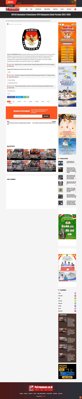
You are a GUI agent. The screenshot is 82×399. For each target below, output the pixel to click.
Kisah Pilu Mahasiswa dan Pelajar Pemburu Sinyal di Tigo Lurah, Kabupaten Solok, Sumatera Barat (71, 177)
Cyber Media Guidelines (41, 393)
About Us (25, 393)
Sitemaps (21, 393)
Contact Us (30, 393)
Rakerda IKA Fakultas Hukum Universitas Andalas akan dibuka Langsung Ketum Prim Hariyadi (47, 169)
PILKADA (43, 101)
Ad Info (35, 393)
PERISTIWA (36, 101)
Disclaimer (55, 393)
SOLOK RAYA (10, 103)
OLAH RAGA (30, 101)
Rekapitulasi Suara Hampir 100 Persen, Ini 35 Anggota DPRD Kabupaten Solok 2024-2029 (71, 190)
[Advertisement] (31, 136)
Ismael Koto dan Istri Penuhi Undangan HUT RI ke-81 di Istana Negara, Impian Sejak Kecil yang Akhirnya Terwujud (31, 169)
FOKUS (13, 101)
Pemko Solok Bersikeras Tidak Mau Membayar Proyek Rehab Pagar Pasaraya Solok (71, 196)
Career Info (60, 393)
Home (27, 9)
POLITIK (48, 101)
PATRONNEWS (44, 396)
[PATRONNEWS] (41, 391)
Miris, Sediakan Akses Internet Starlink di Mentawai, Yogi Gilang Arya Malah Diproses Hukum (31, 158)
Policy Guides (49, 393)
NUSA (25, 101)
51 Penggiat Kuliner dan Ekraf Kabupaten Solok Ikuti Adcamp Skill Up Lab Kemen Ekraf (48, 158)
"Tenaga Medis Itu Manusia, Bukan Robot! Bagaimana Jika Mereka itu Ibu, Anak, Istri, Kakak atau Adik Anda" (71, 202)
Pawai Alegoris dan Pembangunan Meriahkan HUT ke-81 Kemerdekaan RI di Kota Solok (15, 169)
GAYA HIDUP (19, 101)
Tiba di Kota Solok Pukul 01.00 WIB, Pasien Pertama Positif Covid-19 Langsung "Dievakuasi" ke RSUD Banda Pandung (71, 170)
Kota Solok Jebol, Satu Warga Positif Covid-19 (70, 162)
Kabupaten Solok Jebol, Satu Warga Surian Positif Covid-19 (71, 183)
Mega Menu (69, 9)
